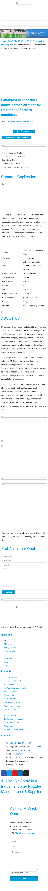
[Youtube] (15, 773)
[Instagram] (26, 773)
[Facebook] (4, 773)
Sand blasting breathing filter (21, 121)
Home (3, 41)
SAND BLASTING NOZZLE (19, 41)
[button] (24, 20)
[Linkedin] (20, 773)
